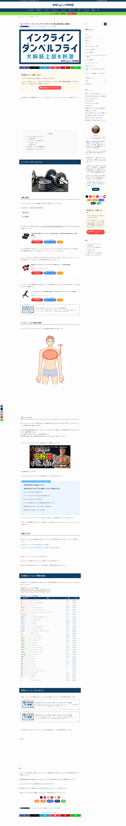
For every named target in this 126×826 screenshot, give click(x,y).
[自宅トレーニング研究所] (63, 5)
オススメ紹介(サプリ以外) (91, 96)
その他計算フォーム (89, 77)
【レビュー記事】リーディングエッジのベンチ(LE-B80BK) (50, 308)
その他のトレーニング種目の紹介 (36, 146)
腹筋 (43, 590)
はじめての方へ (88, 37)
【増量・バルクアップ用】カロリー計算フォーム (95, 69)
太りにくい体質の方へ (91, 113)
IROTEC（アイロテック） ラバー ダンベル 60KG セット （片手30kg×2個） (51, 264)
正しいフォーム (33, 142)
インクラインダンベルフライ (35, 136)
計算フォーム (99, 117)
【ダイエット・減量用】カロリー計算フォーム (95, 74)
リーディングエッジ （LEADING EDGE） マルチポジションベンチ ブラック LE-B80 (53, 291)
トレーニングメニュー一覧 (35, 26)
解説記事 (74, 600)
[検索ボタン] (98, 10)
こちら (57, 792)
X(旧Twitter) (39, 788)
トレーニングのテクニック (91, 62)
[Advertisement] (50, 115)
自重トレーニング (89, 117)
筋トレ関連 (54, 26)
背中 (32, 590)
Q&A (87, 93)
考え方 (101, 115)
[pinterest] (100, 1)
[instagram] (98, 1)
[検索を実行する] (105, 24)
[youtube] (102, 1)
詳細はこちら (72, 13)
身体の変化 (88, 120)
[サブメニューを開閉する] (105, 78)
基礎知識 (103, 108)
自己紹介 (95, 189)
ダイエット (87, 43)
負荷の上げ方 (33, 144)
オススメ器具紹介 (89, 59)
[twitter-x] (96, 1)
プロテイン (88, 105)
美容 (95, 115)
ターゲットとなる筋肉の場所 (36, 140)
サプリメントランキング (91, 98)
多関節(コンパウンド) (90, 110)
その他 (86, 80)
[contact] (106, 1)
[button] (24, 67)
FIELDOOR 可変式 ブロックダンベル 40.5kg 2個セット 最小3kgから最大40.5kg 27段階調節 (54, 234)
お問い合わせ (88, 84)
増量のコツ (87, 40)
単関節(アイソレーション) (46, 26)
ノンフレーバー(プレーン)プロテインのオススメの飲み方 (95, 56)
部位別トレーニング (24, 26)
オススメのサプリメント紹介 (91, 46)
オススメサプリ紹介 (95, 93)
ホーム (86, 34)
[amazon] (104, 1)
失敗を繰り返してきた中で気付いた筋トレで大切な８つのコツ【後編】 (53, 715)
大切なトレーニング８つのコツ (35, 149)
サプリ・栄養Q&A (89, 52)
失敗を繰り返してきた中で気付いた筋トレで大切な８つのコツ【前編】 (53, 702)
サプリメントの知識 (89, 49)
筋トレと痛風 (101, 113)
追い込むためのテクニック (99, 120)
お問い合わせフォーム (52, 788)
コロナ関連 (103, 96)
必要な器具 (32, 138)
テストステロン (89, 101)
